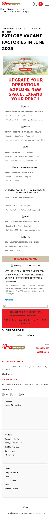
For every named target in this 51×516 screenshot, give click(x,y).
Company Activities (12, 472)
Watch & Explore (11, 488)
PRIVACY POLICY (39, 513)
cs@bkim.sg (43, 351)
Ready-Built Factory (13, 439)
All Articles (22, 335)
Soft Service (10, 451)
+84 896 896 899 (42, 348)
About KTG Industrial (13, 405)
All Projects (9, 455)
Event (7, 476)
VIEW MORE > (9, 300)
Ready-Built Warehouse (14, 443)
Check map (7, 374)
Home (4, 28)
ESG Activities (10, 480)
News (7, 485)
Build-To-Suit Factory (13, 447)
